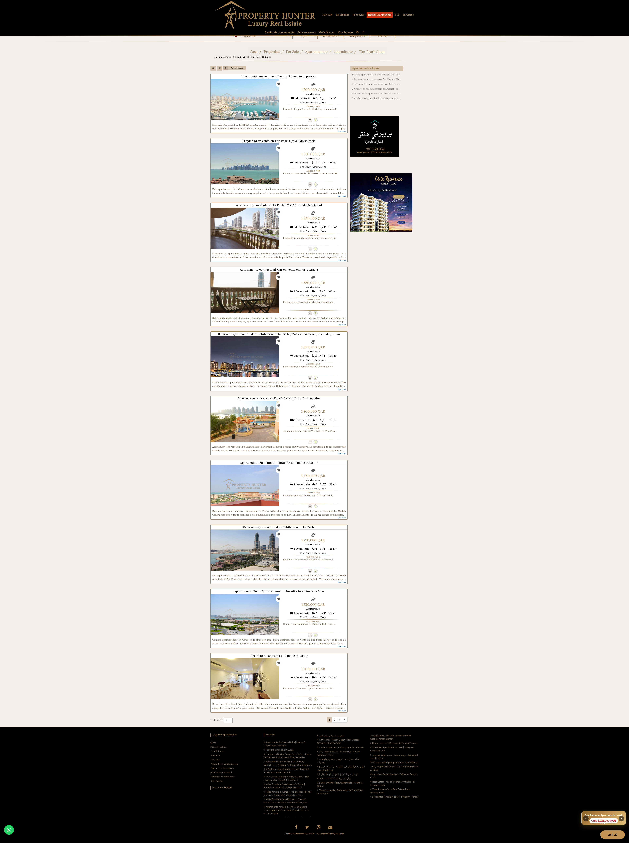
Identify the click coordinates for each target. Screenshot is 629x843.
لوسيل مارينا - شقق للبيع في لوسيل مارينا (338, 774)
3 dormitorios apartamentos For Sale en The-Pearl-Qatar (376, 93)
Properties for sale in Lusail (279, 749)
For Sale (327, 14)
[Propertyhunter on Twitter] (307, 827)
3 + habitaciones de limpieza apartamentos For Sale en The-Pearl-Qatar (376, 98)
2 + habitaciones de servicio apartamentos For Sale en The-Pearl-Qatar (376, 89)
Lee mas (342, 131)
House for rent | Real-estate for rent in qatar (395, 743)
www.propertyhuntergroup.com (330, 834)
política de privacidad (221, 772)
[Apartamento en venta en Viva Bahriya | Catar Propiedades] (245, 421)
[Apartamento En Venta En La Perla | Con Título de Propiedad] (245, 228)
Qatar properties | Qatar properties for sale (341, 747)
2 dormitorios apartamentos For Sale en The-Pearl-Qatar (376, 84)
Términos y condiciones (222, 776)
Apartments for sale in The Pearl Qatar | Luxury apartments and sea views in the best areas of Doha (286, 810)
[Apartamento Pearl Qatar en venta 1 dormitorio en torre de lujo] (245, 614)
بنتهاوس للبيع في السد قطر (331, 735)
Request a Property (379, 14)
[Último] (345, 720)
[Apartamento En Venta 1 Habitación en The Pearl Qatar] (245, 485)
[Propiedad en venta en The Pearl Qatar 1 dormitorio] (245, 163)
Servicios (408, 14)
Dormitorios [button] (330, 36)
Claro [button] (381, 36)
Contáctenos (217, 751)
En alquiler (342, 14)
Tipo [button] (304, 36)
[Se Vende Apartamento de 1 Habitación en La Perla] (245, 550)
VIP (397, 14)
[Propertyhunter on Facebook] (296, 827)
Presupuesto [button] (356, 36)
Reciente (215, 755)
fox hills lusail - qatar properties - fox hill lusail (395, 762)
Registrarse (216, 780)
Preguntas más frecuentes (224, 763)
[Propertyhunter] (330, 827)
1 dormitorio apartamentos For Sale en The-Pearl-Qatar (376, 79)
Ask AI (612, 834)
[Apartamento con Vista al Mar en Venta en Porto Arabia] (245, 292)
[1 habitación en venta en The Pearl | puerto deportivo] (245, 99)
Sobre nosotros (218, 746)
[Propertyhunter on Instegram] (319, 827)
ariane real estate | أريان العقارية (335, 778)
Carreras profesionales (222, 768)
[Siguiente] (339, 720)
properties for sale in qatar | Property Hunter (395, 796)
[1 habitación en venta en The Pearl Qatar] (245, 678)
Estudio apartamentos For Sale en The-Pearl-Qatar (376, 74)
